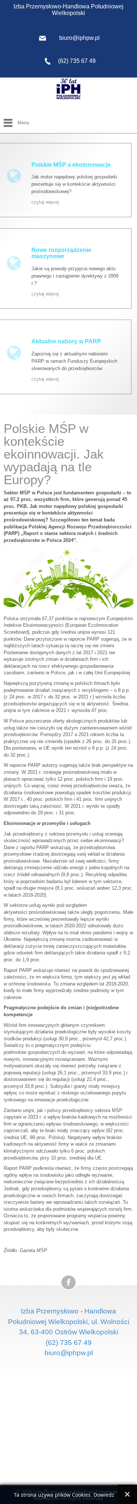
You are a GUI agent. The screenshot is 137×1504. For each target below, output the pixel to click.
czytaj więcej (45, 202)
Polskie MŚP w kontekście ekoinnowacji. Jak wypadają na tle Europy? (54, 454)
